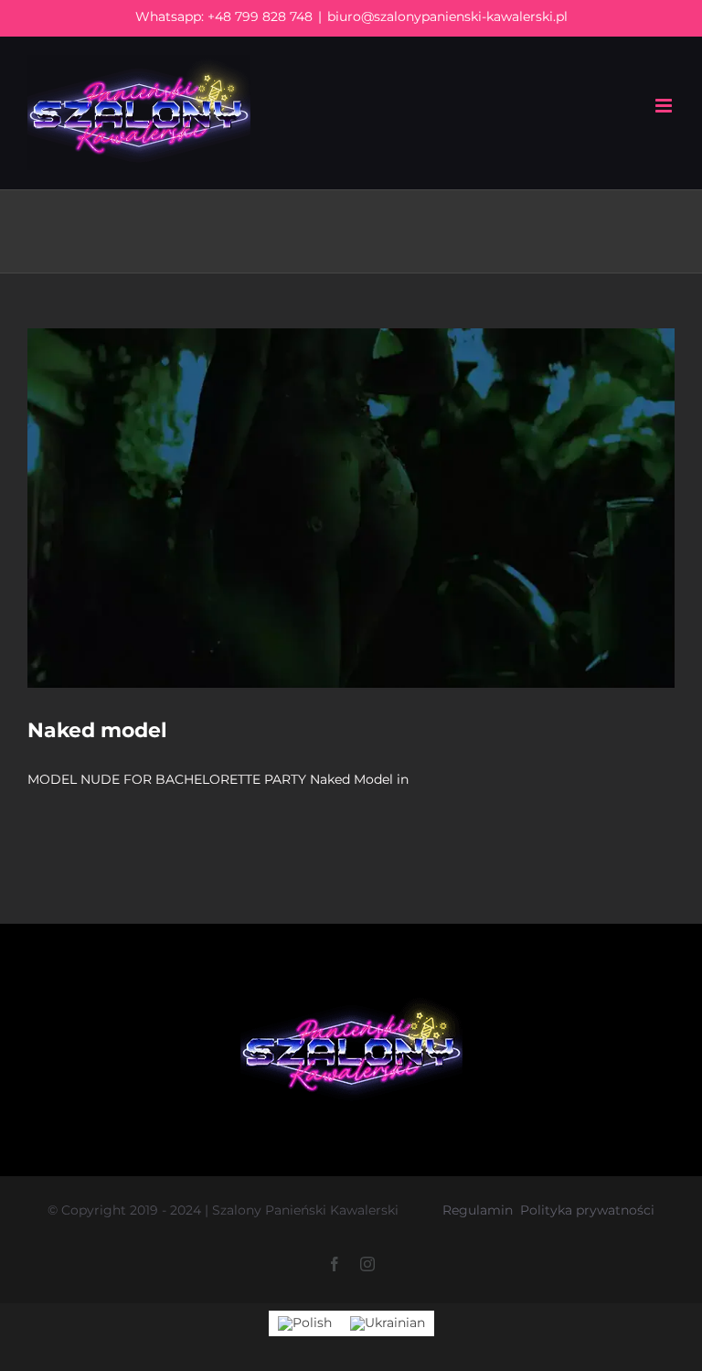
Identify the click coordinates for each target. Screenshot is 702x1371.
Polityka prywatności (587, 1210)
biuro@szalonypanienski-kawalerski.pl (447, 16)
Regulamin (477, 1210)
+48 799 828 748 (260, 16)
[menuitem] (305, 1323)
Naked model (97, 730)
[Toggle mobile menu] (665, 105)
